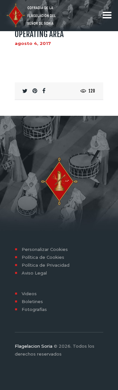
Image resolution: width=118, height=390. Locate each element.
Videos (29, 293)
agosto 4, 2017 (33, 43)
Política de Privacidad (45, 265)
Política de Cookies (43, 257)
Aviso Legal (34, 273)
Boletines (32, 301)
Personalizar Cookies (45, 249)
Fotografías (34, 309)
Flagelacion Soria (33, 346)
